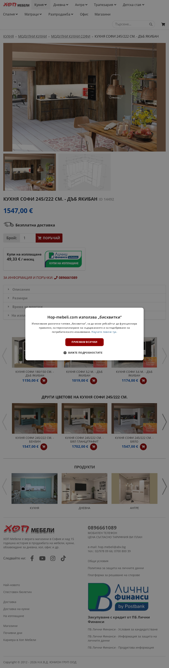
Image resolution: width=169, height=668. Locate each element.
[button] (84, 352)
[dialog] (84, 334)
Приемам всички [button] (84, 342)
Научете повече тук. (104, 332)
